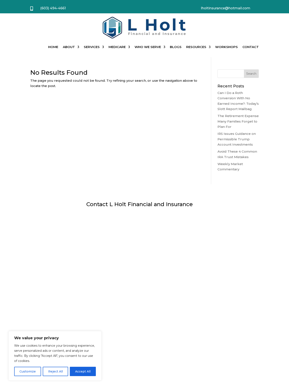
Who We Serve (148, 47)
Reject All (55, 371)
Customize (27, 371)
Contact (250, 47)
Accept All (83, 371)
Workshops (226, 47)
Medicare (117, 47)
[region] (55, 356)
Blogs (176, 47)
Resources (196, 47)
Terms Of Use (205, 356)
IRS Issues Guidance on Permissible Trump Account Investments (236, 139)
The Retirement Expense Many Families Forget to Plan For (238, 121)
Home (53, 47)
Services (92, 47)
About (69, 47)
